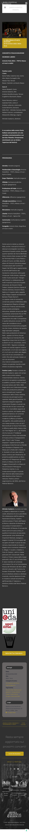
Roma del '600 (15, 696)
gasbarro (8, 692)
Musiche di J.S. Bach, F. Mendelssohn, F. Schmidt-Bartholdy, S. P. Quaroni (11, 723)
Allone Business (20, 824)
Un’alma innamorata (23, 723)
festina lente (17, 690)
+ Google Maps (11, 712)
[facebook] (11, 769)
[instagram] (14, 769)
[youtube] (18, 769)
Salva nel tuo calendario (13, 653)
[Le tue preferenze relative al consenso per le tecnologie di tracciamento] (26, 830)
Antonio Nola (10, 690)
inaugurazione (16, 692)
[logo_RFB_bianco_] (9, 2)
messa (8, 694)
